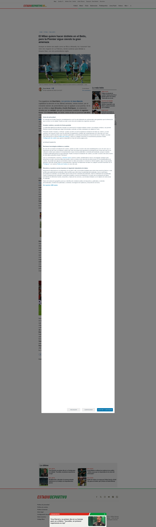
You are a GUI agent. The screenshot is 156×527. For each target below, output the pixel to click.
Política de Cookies (64, 136)
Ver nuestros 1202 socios (50, 185)
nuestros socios (66, 157)
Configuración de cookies (50, 138)
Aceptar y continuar (105, 409)
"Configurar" (46, 164)
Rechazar (73, 409)
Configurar (89, 409)
